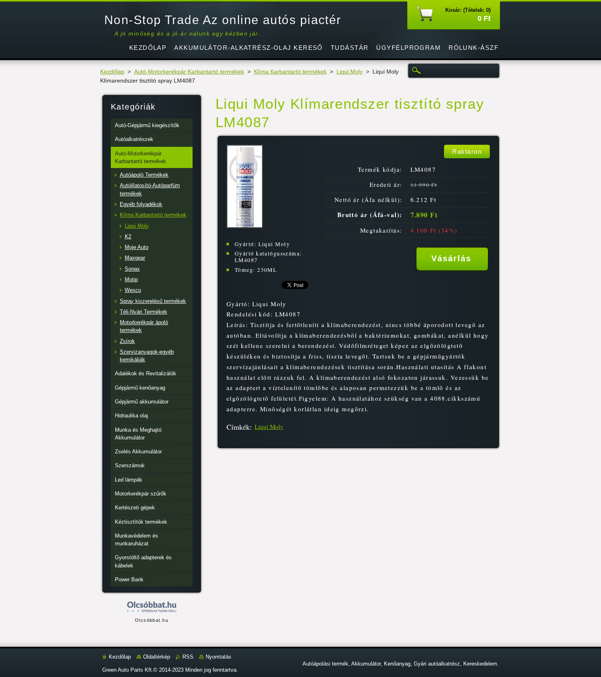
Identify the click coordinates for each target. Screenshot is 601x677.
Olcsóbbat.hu (151, 620)
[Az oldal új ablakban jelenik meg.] (244, 225)
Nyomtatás (218, 657)
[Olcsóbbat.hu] (151, 607)
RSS (187, 657)
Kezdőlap (112, 72)
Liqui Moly (349, 72)
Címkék (238, 427)
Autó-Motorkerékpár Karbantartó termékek (189, 72)
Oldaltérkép (156, 657)
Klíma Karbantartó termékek (290, 72)
